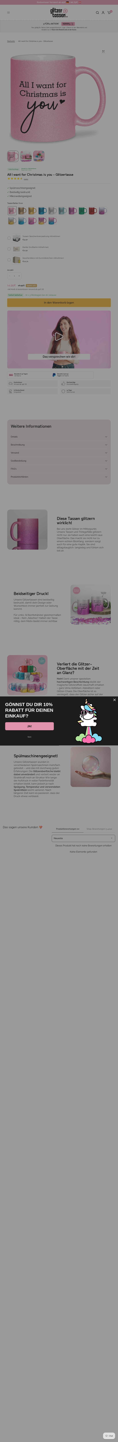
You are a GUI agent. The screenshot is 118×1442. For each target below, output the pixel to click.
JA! (29, 726)
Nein (29, 737)
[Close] (114, 699)
